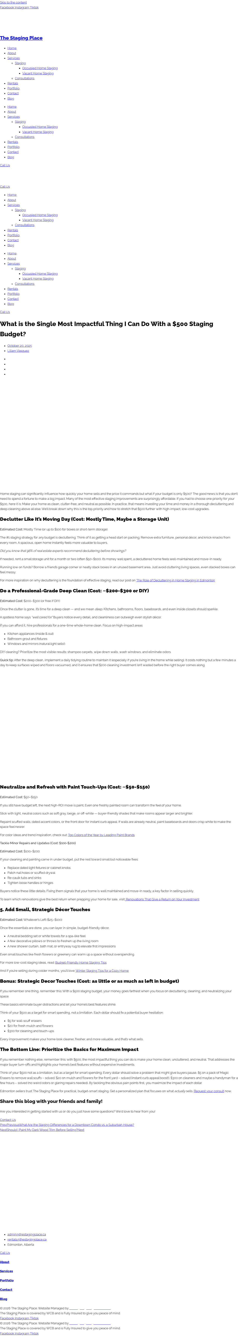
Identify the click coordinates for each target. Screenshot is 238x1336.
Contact (13, 93)
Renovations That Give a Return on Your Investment (162, 899)
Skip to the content (13, 2)
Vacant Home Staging (38, 73)
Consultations (24, 78)
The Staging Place (21, 38)
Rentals (12, 83)
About (11, 53)
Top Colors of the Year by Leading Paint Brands (101, 835)
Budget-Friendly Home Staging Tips (81, 962)
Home (12, 48)
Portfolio (13, 88)
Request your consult (209, 1091)
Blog (10, 98)
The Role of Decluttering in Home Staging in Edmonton (175, 580)
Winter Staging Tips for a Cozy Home (102, 971)
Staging (20, 63)
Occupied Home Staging (40, 68)
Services (13, 58)
